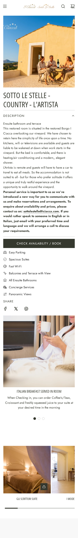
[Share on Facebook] (5, 309)
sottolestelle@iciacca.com (41, 211)
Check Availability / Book (39, 243)
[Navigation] (5, 6)
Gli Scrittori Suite (26, 499)
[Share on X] (16, 309)
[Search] (63, 6)
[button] (34, 418)
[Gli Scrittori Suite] (27, 469)
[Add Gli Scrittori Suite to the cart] (44, 486)
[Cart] (72, 6)
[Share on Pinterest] (26, 309)
